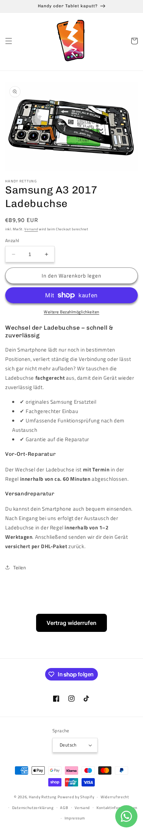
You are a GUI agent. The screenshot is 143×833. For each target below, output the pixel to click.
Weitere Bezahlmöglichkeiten (71, 312)
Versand (31, 229)
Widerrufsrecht (115, 797)
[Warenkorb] (134, 41)
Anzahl (12, 240)
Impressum (75, 818)
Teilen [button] (19, 567)
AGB (64, 807)
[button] (8, 41)
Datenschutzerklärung (33, 807)
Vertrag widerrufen (71, 622)
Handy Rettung (43, 797)
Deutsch (68, 744)
